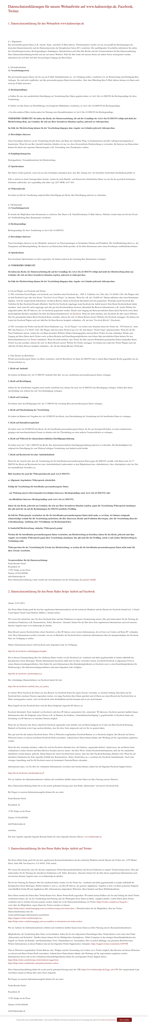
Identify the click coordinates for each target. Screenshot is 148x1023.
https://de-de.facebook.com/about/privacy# (26, 772)
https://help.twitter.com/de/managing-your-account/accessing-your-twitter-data (41, 908)
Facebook (77, 313)
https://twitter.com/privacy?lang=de (112, 901)
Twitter (34, 339)
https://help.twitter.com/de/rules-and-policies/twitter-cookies (33, 963)
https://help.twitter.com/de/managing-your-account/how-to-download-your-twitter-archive (45, 921)
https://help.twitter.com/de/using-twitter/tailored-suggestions (33, 959)
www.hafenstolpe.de (93, 836)
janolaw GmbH (89, 579)
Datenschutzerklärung (109, 1020)
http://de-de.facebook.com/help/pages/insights (27, 651)
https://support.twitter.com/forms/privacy (25, 918)
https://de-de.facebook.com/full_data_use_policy (28, 686)
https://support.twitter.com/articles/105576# (109, 943)
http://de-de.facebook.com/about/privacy (25, 673)
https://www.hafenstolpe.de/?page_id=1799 (100, 969)
